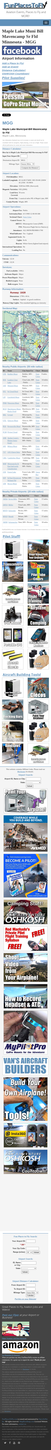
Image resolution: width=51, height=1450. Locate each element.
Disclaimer (7, 1411)
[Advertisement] (25, 1201)
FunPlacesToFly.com (9, 1419)
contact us (22, 1424)
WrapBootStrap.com (26, 1421)
